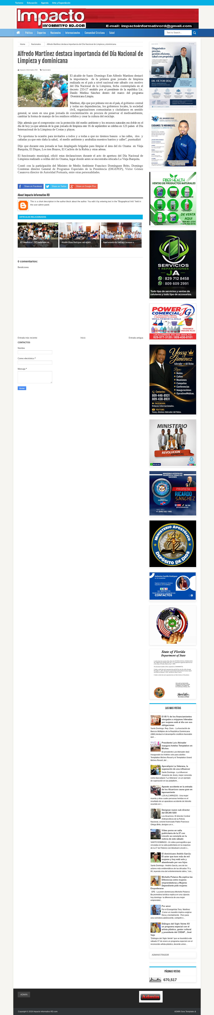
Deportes (41, 33)
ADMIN (23, 994)
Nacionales (46, 70)
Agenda (44, 3)
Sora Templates (187, 1011)
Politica (29, 33)
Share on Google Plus (86, 186)
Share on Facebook (33, 186)
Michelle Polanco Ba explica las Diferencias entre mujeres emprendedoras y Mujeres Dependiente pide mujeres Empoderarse (172, 883)
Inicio (83, 338)
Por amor (166, 906)
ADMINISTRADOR (160, 955)
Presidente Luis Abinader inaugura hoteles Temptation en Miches (177, 746)
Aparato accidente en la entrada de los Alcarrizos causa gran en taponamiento (177, 789)
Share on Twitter (59, 186)
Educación (32, 3)
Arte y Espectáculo (61, 3)
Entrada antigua (136, 338)
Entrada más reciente (27, 338)
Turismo (19, 3)
